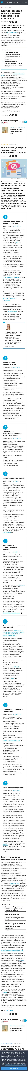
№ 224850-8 (13, 632)
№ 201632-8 (17, 630)
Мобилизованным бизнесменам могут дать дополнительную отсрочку (14, 63)
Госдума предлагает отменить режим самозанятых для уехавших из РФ (14, 916)
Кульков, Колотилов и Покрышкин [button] (9, 299)
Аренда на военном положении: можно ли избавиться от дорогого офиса (13, 55)
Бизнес (5, 111)
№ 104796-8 (16, 226)
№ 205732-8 (20, 632)
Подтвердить (14, 1068)
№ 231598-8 (12, 635)
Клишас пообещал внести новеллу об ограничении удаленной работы (14, 908)
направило (21, 585)
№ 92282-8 (16, 552)
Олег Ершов (9, 1010)
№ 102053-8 (16, 481)
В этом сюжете (6, 50)
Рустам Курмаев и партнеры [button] (11, 613)
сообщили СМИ (14, 883)
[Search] (23, 2)
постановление (12, 32)
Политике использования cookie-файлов (15, 1064)
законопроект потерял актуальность (12, 950)
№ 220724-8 (17, 714)
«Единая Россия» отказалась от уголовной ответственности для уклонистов (15, 925)
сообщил (21, 960)
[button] (10, 22)
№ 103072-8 (16, 367)
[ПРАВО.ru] (2, 2)
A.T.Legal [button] (11, 678)
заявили (5, 844)
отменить (4, 992)
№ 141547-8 (17, 438)
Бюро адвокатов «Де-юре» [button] (11, 277)
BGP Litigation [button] (7, 532)
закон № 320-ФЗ (12, 311)
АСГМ (18, 242)
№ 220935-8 (14, 634)
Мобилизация (15, 111)
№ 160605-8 (16, 790)
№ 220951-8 (6, 634)
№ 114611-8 (15, 667)
